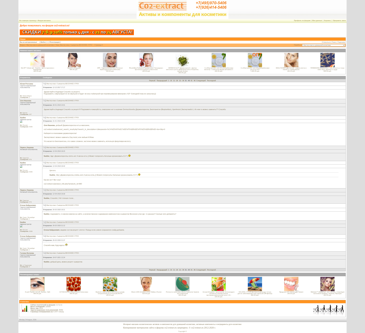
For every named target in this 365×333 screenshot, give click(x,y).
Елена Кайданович (28, 205)
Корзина (327, 20)
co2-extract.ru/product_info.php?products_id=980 (63, 184)
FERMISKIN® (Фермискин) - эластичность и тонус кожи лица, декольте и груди (327, 68)
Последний (211, 80)
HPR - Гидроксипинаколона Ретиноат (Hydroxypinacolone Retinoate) (110, 68)
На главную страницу (27, 20)
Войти (43, 42)
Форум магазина (44, 20)
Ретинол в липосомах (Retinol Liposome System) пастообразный (182, 292)
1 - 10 (170, 80)
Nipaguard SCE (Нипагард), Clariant (291, 292)
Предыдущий (162, 80)
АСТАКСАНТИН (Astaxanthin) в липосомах (73, 292)
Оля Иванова (25, 101)
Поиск (334, 42)
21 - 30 (181, 80)
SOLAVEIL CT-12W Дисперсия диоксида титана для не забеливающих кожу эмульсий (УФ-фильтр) (255, 292)
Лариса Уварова (27, 148)
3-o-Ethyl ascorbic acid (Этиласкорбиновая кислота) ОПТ (255, 68)
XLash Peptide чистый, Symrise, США (37, 292)
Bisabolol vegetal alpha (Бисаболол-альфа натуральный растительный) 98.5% (110, 292)
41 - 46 (193, 80)
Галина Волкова (27, 253)
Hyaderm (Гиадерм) (73, 68)
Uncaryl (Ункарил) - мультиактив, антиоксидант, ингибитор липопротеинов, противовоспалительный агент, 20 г (219, 293)
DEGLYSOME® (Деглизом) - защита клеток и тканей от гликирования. (291, 68)
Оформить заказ (339, 20)
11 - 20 (175, 80)
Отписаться (326, 42)
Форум (22, 45)
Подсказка (341, 42)
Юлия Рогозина (26, 84)
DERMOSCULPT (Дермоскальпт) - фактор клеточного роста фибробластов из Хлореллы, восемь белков (182, 69)
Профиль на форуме (302, 20)
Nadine (23, 118)
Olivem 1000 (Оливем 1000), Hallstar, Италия (146, 292)
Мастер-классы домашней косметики (40, 45)
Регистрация (54, 42)
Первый (152, 80)
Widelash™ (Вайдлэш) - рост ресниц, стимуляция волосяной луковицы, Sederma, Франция (327, 292)
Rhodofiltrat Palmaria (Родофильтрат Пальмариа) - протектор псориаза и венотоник (146, 68)
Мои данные (317, 20)
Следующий (201, 80)
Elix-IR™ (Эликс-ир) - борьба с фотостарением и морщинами (37, 68)
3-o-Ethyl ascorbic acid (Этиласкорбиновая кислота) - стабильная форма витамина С (218, 68)
